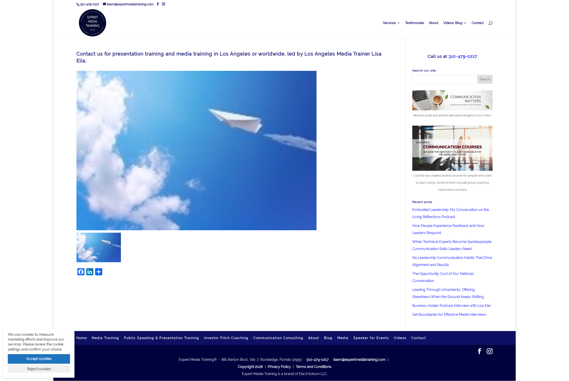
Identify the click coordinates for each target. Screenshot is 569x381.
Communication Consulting (278, 338)
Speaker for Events (371, 338)
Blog (328, 338)
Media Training (105, 338)
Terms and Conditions (313, 367)
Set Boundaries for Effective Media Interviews (449, 314)
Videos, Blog (452, 23)
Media (343, 338)
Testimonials (414, 23)
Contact (478, 23)
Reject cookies (39, 369)
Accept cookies (39, 359)
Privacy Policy (279, 367)
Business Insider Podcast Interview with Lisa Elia (451, 306)
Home (81, 338)
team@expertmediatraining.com (359, 359)
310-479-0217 (89, 4)
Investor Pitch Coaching (226, 338)
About (433, 23)
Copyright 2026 (250, 367)
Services (389, 23)
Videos (400, 338)
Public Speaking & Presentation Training (161, 338)
